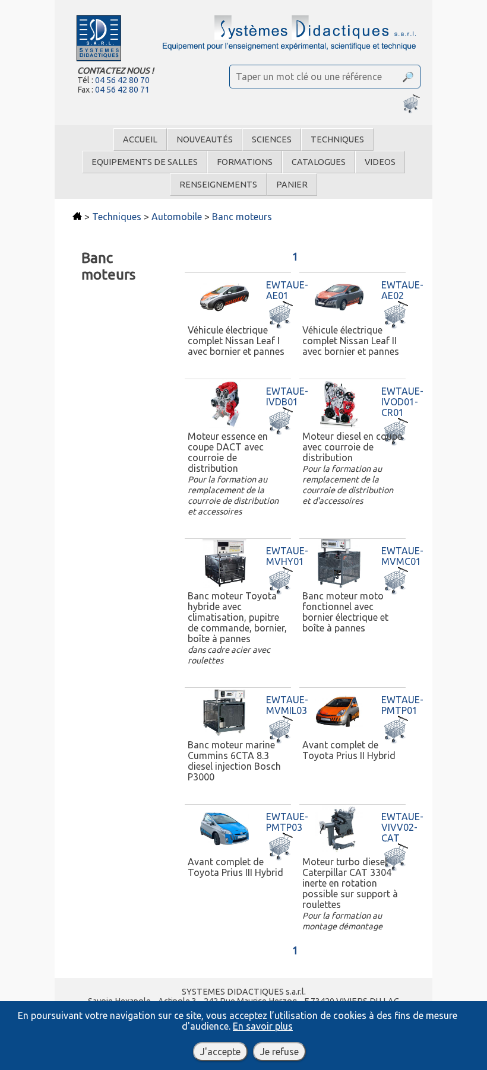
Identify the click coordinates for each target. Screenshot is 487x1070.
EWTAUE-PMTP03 (287, 822)
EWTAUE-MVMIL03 (287, 705)
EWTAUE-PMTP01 (402, 705)
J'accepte (220, 1051)
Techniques (337, 139)
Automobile (176, 216)
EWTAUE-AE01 (287, 290)
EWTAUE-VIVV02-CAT (402, 827)
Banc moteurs (242, 216)
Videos (380, 162)
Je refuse (279, 1051)
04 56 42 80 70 (122, 80)
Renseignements (218, 184)
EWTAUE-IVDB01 (287, 396)
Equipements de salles (144, 162)
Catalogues (319, 162)
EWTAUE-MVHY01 (287, 556)
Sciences (272, 139)
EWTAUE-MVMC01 (402, 556)
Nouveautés (204, 139)
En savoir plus (263, 1026)
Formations (245, 162)
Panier (292, 184)
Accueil (140, 139)
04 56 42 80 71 (122, 89)
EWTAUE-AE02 (402, 290)
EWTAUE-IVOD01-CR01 (402, 402)
